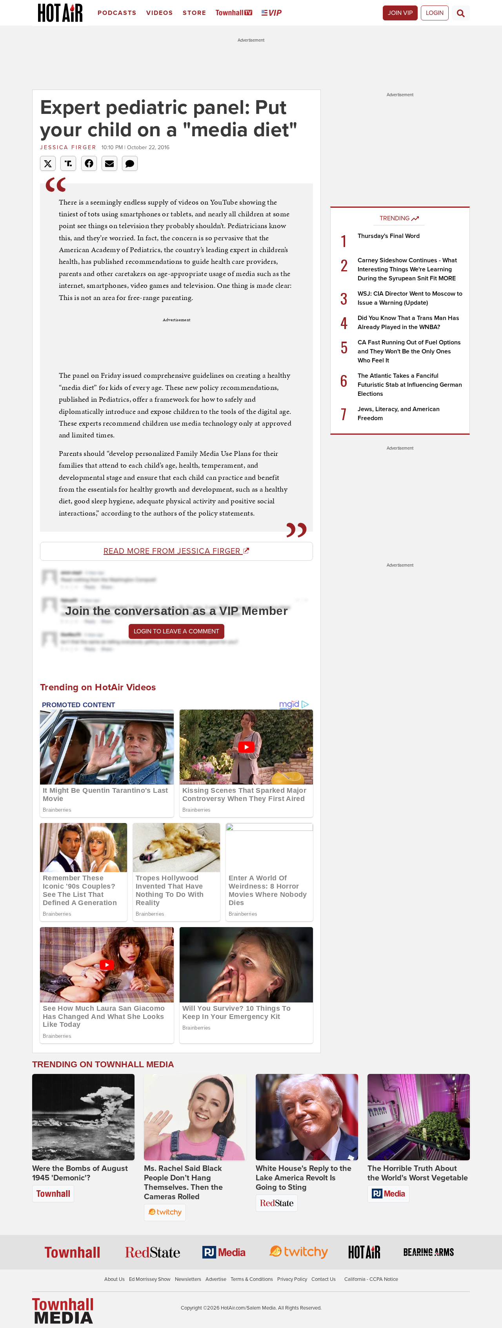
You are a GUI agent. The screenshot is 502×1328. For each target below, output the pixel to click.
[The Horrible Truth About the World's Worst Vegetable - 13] (418, 1117)
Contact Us (323, 1279)
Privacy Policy (292, 1279)
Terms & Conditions (252, 1279)
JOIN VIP (400, 13)
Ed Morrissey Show (150, 1279)
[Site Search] (461, 12)
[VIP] (272, 13)
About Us (114, 1279)
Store (194, 13)
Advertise (216, 1279)
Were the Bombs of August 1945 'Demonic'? (80, 1173)
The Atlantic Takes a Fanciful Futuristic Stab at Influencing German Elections (410, 385)
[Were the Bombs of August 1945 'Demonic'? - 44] (83, 1117)
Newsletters (188, 1279)
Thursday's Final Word (389, 236)
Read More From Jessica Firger (173, 551)
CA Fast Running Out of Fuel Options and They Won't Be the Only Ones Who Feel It (409, 351)
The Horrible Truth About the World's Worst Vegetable (417, 1173)
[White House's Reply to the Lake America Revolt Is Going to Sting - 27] (307, 1117)
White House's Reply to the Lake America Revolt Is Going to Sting (303, 1178)
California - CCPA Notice (371, 1279)
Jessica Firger (70, 147)
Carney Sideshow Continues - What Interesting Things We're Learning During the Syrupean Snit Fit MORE (407, 269)
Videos (159, 13)
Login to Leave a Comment (176, 631)
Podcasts (117, 13)
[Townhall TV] (235, 13)
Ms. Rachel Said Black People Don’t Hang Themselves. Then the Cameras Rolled (183, 1183)
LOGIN (435, 13)
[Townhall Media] (62, 1311)
